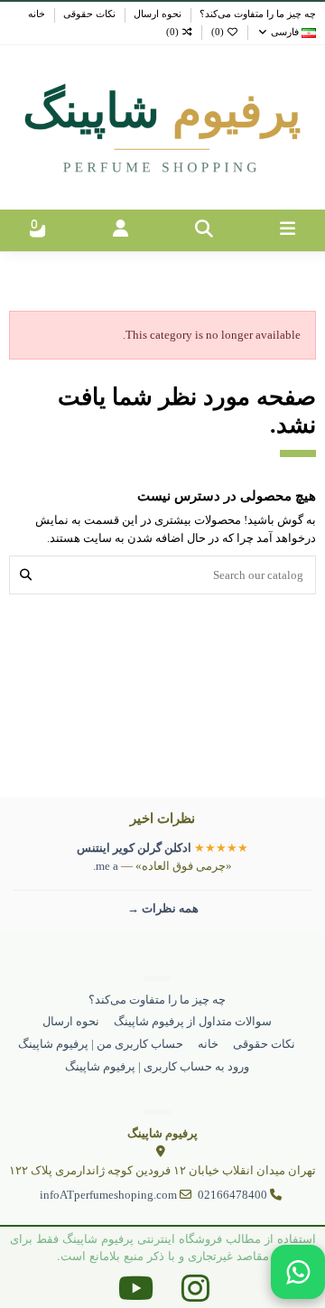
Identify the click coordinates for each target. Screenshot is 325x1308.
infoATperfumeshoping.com (108, 1194)
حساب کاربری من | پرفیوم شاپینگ (100, 1044)
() (218, 32)
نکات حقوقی (88, 14)
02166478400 (232, 1194)
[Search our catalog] (25, 574)
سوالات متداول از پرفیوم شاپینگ (193, 1021)
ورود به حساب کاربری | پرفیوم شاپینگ (157, 1066)
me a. (105, 866)
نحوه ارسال (156, 14)
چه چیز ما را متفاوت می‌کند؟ (256, 14)
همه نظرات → (163, 908)
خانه (36, 14)
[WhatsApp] (298, 1272)
